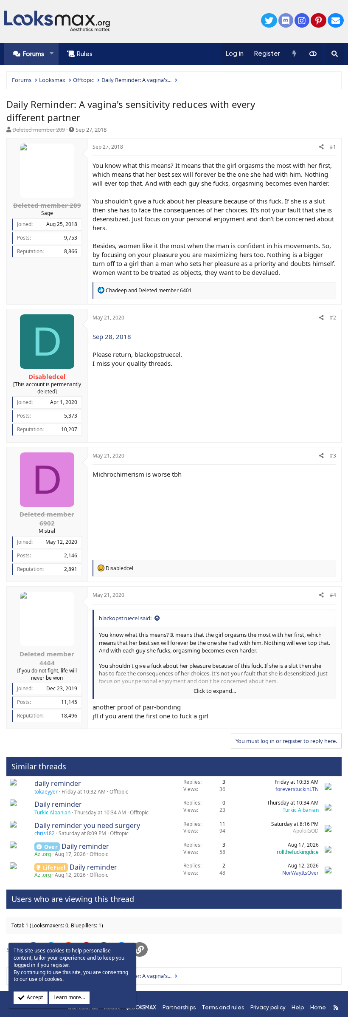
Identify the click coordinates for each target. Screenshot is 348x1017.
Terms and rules (223, 1007)
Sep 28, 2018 (112, 336)
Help (298, 1007)
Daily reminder (58, 804)
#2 (333, 317)
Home (318, 1007)
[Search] (335, 54)
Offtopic (118, 791)
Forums (33, 54)
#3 (333, 455)
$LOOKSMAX (141, 1007)
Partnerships (179, 1007)
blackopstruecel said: (125, 618)
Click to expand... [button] (215, 691)
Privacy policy (268, 1007)
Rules (85, 54)
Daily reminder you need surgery (87, 825)
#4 (333, 595)
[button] (51, 54)
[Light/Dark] (312, 54)
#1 (333, 146)
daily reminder (57, 783)
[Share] (321, 147)
